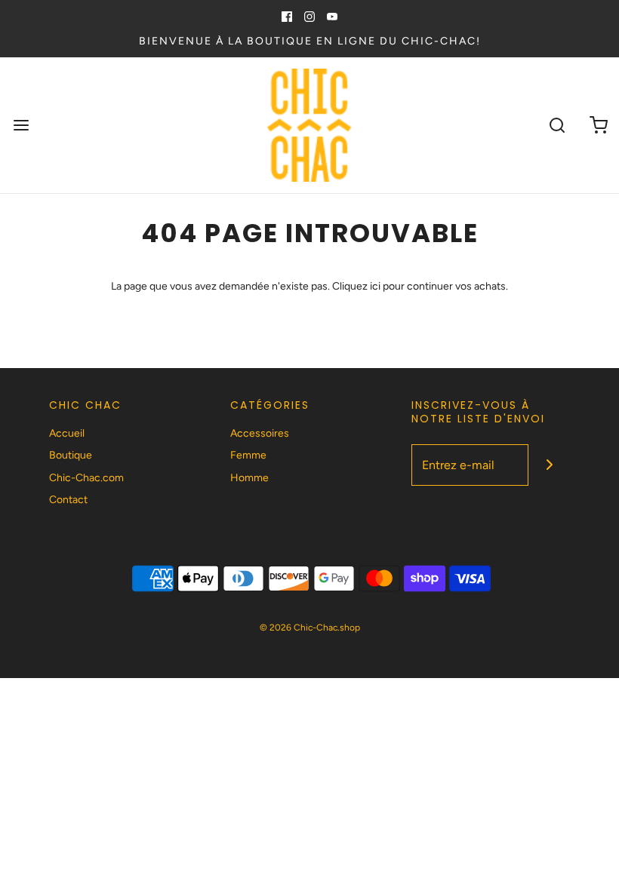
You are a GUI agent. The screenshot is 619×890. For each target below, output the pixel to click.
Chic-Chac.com (86, 477)
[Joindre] (549, 465)
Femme (248, 455)
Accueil (67, 433)
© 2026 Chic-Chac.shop (310, 627)
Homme (249, 477)
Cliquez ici (356, 286)
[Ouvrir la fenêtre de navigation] (21, 125)
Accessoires (259, 433)
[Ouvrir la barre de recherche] (556, 125)
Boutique (70, 455)
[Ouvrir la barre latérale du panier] (598, 125)
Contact (68, 499)
